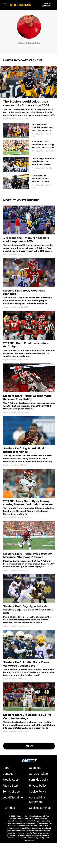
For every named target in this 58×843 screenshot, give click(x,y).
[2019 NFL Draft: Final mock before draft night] (29, 336)
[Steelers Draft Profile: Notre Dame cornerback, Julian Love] (29, 655)
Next (29, 746)
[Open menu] (5, 5)
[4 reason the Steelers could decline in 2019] (29, 181)
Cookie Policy (37, 791)
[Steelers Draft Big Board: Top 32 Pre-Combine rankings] (29, 707)
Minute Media (21, 816)
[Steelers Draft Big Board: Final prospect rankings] (29, 441)
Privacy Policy (38, 785)
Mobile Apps (11, 779)
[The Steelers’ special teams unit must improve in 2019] (29, 130)
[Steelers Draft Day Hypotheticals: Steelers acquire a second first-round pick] (29, 600)
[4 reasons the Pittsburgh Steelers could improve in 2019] (29, 231)
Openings (35, 767)
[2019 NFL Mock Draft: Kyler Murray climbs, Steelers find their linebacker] (29, 494)
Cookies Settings (40, 807)
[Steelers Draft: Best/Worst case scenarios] (29, 283)
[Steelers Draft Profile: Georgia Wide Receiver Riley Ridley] (29, 388)
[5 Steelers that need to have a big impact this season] (29, 147)
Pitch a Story (11, 785)
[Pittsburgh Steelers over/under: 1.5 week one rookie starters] (29, 164)
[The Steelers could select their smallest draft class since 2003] (29, 93)
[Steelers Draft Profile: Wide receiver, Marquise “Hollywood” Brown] (29, 546)
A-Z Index (9, 807)
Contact (8, 773)
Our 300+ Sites (38, 773)
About (6, 767)
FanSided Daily (38, 779)
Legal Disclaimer (13, 797)
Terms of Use (11, 791)
